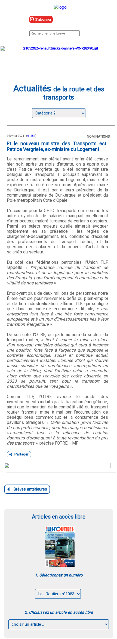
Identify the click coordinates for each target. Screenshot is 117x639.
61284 (31, 135)
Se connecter (80, 20)
